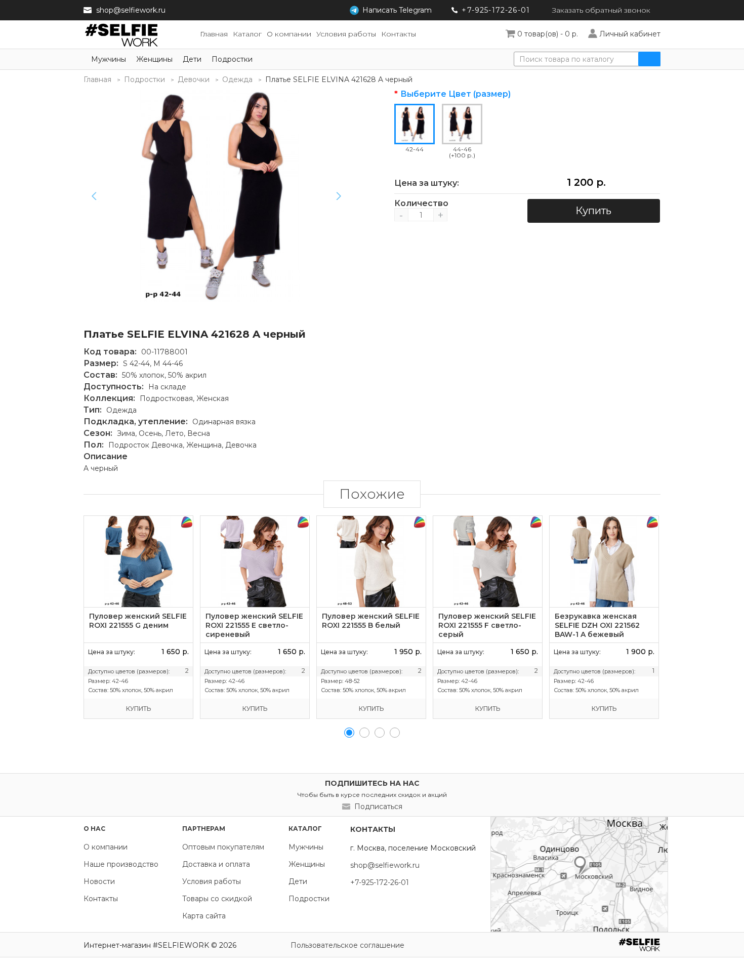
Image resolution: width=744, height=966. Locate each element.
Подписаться (378, 806)
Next (338, 196)
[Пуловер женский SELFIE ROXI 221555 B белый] (371, 561)
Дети (192, 59)
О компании (106, 847)
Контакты (101, 898)
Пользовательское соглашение (347, 945)
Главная (97, 79)
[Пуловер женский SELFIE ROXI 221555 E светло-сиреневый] (254, 561)
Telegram (397, 10)
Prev (94, 196)
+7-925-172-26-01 (496, 10)
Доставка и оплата (216, 864)
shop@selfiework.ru (131, 10)
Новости (99, 881)
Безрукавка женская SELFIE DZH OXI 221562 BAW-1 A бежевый (597, 625)
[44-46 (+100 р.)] (462, 124)
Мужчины (108, 59)
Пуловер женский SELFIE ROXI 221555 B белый (371, 621)
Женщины (154, 59)
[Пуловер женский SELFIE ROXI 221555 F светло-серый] (487, 561)
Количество (420, 203)
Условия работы (211, 881)
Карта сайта (204, 915)
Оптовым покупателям (223, 847)
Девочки (194, 79)
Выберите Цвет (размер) (455, 94)
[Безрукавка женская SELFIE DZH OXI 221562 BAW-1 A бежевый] (604, 561)
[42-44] (220, 196)
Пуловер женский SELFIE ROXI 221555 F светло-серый (487, 625)
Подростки (232, 59)
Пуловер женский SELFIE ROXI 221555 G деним (138, 621)
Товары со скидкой (217, 898)
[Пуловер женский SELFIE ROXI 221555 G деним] (138, 561)
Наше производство (121, 864)
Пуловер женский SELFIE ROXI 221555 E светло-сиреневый (254, 625)
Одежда (237, 79)
